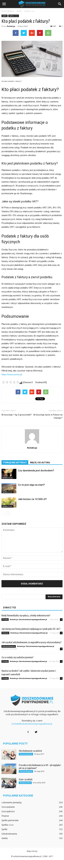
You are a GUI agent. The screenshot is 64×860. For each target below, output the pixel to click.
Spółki (4, 16)
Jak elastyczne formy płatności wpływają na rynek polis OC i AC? (30, 628)
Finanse (5, 633)
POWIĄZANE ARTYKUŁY (14, 462)
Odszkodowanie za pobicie (30, 750)
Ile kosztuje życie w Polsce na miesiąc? (48, 416)
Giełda (4, 838)
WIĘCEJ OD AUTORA (40, 462)
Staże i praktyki (25, 779)
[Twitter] (36, 732)
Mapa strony (32, 851)
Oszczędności (8, 811)
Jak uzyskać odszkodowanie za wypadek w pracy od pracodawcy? (31, 642)
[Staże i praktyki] (8, 783)
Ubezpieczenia (25, 783)
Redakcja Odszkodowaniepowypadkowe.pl (28, 619)
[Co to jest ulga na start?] (8, 488)
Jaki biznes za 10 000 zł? (32, 499)
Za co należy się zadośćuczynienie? (17, 657)
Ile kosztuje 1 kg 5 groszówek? (16, 414)
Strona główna (7, 11)
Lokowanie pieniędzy (11, 802)
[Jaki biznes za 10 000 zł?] (8, 502)
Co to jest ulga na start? (31, 484)
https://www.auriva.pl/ (11, 374)
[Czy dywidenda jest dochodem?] (8, 474)
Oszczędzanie (8, 806)
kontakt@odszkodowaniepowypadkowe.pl (32, 723)
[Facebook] (28, 732)
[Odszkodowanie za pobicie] (8, 754)
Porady (5, 619)
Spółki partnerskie (10, 820)
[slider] (10, 382)
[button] (60, 4)
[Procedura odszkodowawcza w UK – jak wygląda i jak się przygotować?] (8, 769)
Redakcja (11, 26)
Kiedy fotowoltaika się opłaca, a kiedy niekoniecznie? (25, 615)
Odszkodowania (8, 646)
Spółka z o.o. (13, 16)
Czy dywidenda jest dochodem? (36, 470)
